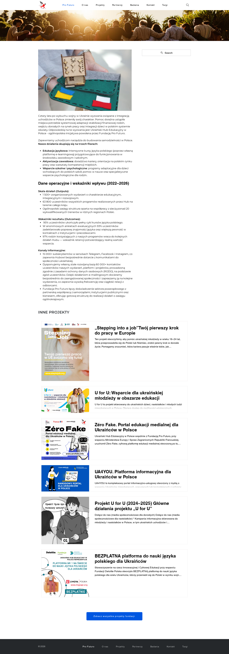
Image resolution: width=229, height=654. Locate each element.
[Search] (187, 5)
